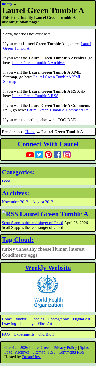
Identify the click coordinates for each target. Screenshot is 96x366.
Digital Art (81, 319)
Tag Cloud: (18, 239)
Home (30, 132)
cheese (44, 249)
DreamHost (31, 357)
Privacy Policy (65, 347)
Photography (58, 319)
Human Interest (68, 249)
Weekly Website (48, 267)
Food (6, 181)
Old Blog (46, 334)
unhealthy (26, 249)
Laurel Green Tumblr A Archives (38, 62)
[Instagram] (67, 154)
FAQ (6, 334)
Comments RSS (71, 352)
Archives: (15, 193)
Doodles (37, 319)
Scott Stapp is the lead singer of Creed (32, 223)
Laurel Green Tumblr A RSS (35, 96)
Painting (27, 323)
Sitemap (38, 352)
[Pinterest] (48, 154)
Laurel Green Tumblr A (54, 214)
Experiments (24, 334)
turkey (8, 249)
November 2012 (15, 202)
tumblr (21, 319)
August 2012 (42, 202)
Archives (22, 352)
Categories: (18, 172)
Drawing (9, 323)
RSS (52, 352)
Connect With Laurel (48, 144)
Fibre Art (45, 323)
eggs (32, 255)
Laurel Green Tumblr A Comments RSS (59, 110)
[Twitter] (39, 154)
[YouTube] (30, 154)
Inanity (7, 4)
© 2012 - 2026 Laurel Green (27, 347)
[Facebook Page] (57, 154)
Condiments (14, 255)
